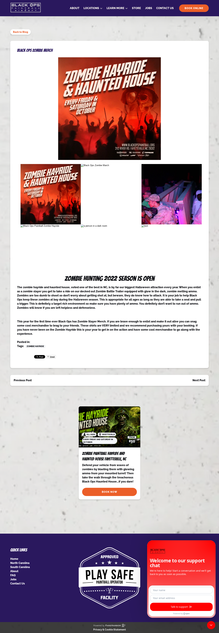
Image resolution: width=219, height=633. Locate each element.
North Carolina (19, 563)
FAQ (13, 575)
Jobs (148, 8)
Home (14, 558)
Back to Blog (20, 32)
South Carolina (20, 567)
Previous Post (23, 380)
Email (52, 357)
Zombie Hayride (35, 346)
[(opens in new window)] (109, 549)
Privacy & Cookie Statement (109, 629)
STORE (136, 8)
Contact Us (165, 8)
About (74, 8)
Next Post (198, 380)
